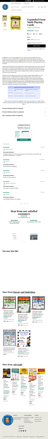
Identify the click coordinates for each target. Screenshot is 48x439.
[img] (6, 147)
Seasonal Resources (28, 7)
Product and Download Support (28, 421)
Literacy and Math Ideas (33, 27)
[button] (30, 30)
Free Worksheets (16, 3)
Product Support (16, 10)
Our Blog (26, 3)
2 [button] (22, 203)
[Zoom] (15, 22)
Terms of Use (38, 417)
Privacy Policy (38, 419)
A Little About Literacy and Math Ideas (18, 418)
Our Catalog (15, 7)
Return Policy (38, 421)
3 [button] (24, 203)
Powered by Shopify (40, 436)
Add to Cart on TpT (31, 96)
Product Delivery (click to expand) (13, 112)
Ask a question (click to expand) (12, 115)
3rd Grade (17, 364)
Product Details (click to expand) (12, 108)
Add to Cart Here (19, 96)
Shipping (29, 42)
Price (28, 37)
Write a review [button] (24, 139)
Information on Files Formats (29, 418)
